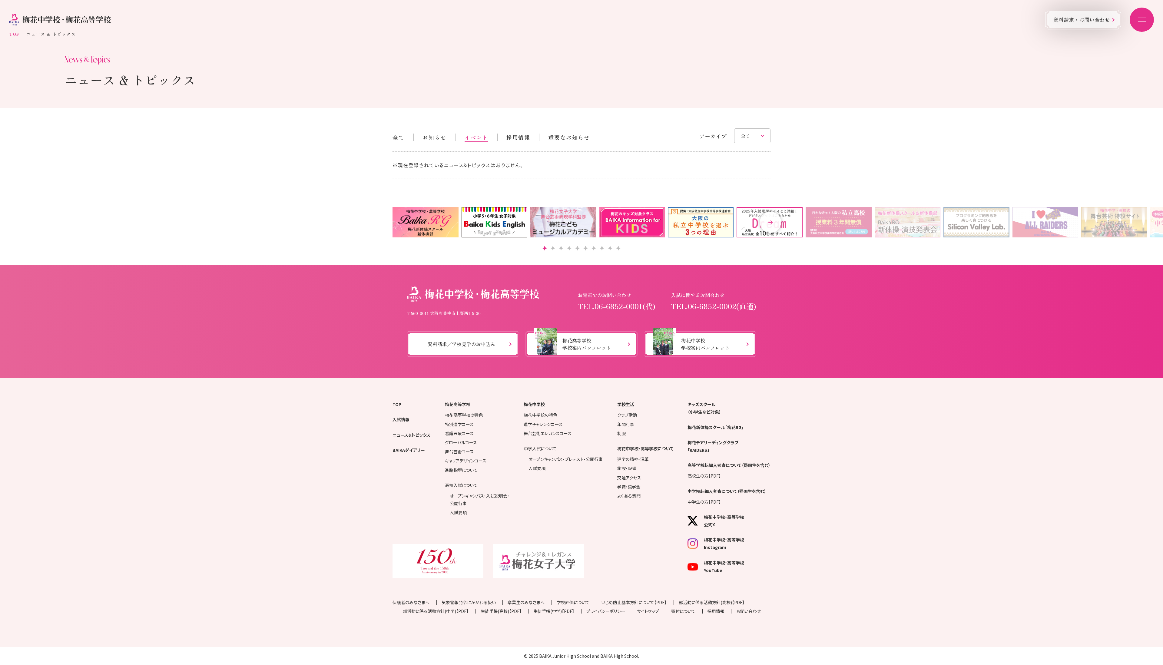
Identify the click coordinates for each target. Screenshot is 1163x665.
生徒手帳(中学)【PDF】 (553, 611)
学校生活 (625, 404)
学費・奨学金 (629, 487)
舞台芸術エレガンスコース (548, 433)
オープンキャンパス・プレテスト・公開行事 (565, 459)
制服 (621, 433)
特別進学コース (459, 424)
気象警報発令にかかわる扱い (469, 602)
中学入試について (540, 448)
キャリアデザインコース (465, 461)
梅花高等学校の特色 (464, 415)
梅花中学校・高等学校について (645, 448)
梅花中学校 (534, 404)
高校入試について (461, 485)
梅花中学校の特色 (540, 415)
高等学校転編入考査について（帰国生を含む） (729, 465)
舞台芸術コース (459, 451)
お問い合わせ (748, 611)
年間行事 (625, 424)
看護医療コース (459, 433)
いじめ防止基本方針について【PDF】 (634, 602)
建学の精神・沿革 (633, 459)
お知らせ (434, 137)
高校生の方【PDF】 (704, 476)
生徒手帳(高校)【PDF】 (501, 611)
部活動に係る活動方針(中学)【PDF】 (436, 611)
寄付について (683, 611)
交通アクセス (629, 478)
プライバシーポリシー (605, 611)
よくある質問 (629, 496)
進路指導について (461, 470)
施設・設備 (626, 468)
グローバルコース (461, 442)
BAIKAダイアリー (409, 450)
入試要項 (458, 512)
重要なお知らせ (569, 137)
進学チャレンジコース (543, 424)
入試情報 (401, 419)
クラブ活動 (627, 415)
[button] (770, 222)
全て (398, 137)
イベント (476, 137)
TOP (14, 34)
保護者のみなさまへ (411, 602)
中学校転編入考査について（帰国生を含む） (727, 491)
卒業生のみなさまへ (526, 602)
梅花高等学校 (457, 404)
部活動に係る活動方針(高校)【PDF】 (711, 602)
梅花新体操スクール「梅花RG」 (716, 427)
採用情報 (518, 137)
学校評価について (573, 602)
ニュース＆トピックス (411, 435)
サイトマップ (648, 611)
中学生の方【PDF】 (704, 502)
